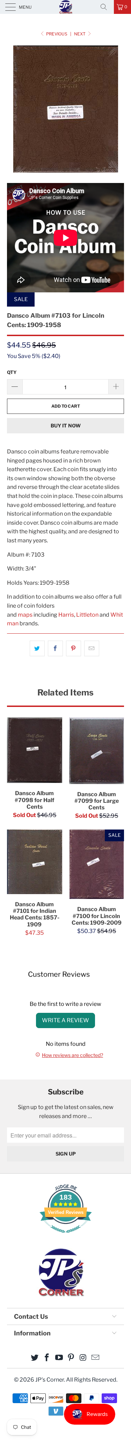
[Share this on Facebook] (55, 649)
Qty (12, 372)
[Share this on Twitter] (37, 649)
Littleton (87, 614)
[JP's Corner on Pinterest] (71, 1358)
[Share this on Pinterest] (73, 649)
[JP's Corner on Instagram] (83, 1358)
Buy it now (66, 425)
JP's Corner (65, 6)
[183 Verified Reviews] (66, 1236)
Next (80, 33)
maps (25, 614)
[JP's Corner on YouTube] (59, 1358)
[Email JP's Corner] (95, 1358)
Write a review (65, 1020)
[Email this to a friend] (91, 649)
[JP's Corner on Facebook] (47, 1358)
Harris (66, 614)
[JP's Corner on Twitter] (35, 1358)
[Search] (106, 7)
